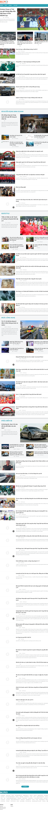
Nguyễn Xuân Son (25, 795)
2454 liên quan (16, 146)
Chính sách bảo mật (3, 808)
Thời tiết (35, 795)
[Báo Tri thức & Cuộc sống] (17, 293)
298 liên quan (24, 63)
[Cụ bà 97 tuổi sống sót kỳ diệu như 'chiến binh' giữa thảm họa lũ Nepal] (7, 204)
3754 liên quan (17, 344)
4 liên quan (22, 99)
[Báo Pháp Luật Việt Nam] (17, 627)
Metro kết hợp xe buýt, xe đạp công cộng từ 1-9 (27, 561)
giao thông (8, 799)
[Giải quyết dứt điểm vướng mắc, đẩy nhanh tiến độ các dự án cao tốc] (7, 540)
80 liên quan (23, 307)
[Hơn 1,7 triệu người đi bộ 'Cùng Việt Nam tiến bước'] (7, 399)
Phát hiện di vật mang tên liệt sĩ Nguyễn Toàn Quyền (29, 279)
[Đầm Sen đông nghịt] (7, 191)
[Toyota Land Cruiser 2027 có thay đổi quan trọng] (7, 91)
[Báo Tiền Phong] (35, 44)
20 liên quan (22, 537)
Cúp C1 (2, 798)
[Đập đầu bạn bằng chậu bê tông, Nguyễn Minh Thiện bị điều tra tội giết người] (7, 465)
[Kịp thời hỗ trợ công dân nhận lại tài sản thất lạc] (7, 730)
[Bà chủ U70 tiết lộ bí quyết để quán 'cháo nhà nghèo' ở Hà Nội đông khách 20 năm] (5, 246)
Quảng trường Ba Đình (40, 796)
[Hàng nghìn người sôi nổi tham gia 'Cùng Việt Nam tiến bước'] (7, 166)
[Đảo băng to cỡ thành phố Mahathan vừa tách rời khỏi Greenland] (7, 296)
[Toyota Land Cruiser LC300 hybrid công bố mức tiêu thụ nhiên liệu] (30, 453)
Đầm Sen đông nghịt (21, 187)
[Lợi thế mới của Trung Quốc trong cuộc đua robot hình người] (7, 79)
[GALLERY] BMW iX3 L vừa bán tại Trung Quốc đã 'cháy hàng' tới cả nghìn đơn (17, 446)
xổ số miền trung (28, 801)
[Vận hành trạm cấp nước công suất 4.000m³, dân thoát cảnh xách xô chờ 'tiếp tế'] (7, 386)
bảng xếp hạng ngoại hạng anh (11, 798)
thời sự (13, 795)
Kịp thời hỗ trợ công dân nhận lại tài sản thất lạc (27, 725)
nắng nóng (21, 796)
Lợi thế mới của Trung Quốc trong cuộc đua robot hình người (31, 74)
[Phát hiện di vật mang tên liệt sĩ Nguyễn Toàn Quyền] (7, 283)
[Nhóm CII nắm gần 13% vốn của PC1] (7, 704)
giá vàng (46, 796)
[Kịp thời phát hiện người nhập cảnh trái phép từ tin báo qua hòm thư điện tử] (7, 308)
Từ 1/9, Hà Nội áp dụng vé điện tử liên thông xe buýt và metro (10, 323)
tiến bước (7, 801)
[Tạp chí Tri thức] (17, 51)
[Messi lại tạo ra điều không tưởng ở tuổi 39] (7, 54)
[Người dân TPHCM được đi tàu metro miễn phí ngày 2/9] (5, 343)
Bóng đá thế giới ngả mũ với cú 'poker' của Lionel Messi (29, 357)
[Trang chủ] (4, 2)
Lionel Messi (2, 796)
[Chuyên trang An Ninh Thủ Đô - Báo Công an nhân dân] (18, 46)
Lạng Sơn (31, 795)
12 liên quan (23, 678)
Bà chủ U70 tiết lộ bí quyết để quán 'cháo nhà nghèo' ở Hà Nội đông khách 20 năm (17, 246)
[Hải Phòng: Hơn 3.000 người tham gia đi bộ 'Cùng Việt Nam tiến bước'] (7, 553)
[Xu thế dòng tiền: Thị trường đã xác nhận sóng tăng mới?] (30, 137)
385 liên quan (24, 257)
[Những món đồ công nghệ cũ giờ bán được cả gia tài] (30, 350)
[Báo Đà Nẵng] (11, 456)
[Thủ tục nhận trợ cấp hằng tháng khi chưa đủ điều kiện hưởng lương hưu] (7, 503)
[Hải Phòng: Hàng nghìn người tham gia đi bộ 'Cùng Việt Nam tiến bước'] (7, 603)
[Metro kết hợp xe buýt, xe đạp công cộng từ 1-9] (7, 565)
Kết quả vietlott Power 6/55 (15, 799)
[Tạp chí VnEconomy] (35, 138)
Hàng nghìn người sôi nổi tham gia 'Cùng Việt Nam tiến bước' (31, 162)
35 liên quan (24, 589)
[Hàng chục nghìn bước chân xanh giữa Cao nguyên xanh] (7, 156)
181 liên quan (7, 17)
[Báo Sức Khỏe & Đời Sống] (17, 464)
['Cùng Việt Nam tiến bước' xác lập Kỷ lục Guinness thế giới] (7, 179)
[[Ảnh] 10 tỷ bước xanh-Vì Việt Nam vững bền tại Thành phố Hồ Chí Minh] (7, 692)
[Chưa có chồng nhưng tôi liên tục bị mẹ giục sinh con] (7, 742)
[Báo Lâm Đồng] (35, 449)
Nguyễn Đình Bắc (40, 795)
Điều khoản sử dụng (3, 807)
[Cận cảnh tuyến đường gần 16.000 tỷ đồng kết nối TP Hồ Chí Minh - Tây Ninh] (7, 717)
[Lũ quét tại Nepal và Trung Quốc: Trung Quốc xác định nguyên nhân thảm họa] (8, 36)
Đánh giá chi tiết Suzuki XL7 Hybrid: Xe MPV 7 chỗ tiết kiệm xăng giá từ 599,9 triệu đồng (41, 446)
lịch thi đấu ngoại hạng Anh (10, 796)
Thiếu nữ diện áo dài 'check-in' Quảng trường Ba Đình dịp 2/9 (10, 219)
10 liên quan (24, 752)
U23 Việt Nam (3, 801)
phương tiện (23, 799)
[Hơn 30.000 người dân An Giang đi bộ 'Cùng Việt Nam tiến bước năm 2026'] (7, 411)
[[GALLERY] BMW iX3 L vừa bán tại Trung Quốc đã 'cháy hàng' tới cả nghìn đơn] (5, 446)
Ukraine (33, 799)
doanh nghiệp (22, 801)
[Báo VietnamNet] (1, 17)
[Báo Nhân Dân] (17, 153)
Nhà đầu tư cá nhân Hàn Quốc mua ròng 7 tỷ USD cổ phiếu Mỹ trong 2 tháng (16, 144)
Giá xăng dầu (3, 795)
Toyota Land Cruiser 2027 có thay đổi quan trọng (28, 86)
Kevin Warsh (46, 798)
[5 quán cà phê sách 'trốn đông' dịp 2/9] (30, 246)
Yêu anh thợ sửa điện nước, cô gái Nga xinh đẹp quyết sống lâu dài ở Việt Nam (16, 239)
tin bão (37, 799)
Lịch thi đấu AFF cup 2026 (38, 798)
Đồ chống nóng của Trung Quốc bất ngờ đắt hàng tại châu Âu (9, 117)
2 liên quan (22, 88)
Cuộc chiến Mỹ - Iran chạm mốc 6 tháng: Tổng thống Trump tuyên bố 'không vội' (24, 43)
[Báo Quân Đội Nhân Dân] (17, 280)
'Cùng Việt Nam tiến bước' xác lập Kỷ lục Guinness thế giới (30, 174)
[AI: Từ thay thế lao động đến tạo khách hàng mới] (30, 144)
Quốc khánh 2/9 (30, 798)
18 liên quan (24, 385)
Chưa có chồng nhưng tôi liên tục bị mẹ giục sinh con (29, 738)
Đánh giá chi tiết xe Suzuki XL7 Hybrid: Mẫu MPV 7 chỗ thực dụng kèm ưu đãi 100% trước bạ (17, 453)
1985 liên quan (41, 138)
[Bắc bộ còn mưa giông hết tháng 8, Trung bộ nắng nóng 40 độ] (7, 490)
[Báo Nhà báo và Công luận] (17, 257)
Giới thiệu (1, 806)
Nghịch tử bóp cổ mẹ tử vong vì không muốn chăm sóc (29, 97)
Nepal (31, 796)
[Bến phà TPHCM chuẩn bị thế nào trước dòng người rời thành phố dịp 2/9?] (7, 590)
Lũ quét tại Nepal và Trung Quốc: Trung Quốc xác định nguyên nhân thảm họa (7, 43)
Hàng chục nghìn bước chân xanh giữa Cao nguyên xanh (29, 151)
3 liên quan (23, 475)
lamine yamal (8, 795)
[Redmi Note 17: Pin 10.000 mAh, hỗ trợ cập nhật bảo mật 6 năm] (30, 343)
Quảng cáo (1, 809)
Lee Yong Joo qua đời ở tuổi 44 (23, 637)
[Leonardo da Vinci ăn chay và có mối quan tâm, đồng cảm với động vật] (7, 578)
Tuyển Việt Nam (24, 798)
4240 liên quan (24, 514)
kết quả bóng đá (41, 799)
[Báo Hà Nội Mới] (17, 76)
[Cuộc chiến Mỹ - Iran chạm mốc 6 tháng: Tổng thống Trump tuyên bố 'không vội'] (25, 36)
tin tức (34, 796)
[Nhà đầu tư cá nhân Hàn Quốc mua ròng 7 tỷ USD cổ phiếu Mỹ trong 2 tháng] (5, 144)
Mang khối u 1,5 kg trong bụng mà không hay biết (28, 61)
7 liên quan (22, 715)
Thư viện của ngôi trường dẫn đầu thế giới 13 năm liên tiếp (30, 763)
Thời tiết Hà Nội (13, 801)
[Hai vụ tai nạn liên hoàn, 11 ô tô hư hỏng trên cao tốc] (7, 478)
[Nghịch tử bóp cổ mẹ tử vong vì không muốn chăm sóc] (7, 102)
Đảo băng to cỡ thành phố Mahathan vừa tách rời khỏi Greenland (32, 291)
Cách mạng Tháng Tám (18, 795)
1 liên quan (16, 249)
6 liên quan (17, 456)
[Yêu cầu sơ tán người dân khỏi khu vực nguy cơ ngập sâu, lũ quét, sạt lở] (7, 679)
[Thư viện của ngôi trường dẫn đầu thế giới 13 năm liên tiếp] (7, 767)
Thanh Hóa (44, 801)
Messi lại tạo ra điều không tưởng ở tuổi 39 (26, 49)
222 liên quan (24, 176)
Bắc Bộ (18, 801)
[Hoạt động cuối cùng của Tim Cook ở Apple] (5, 137)
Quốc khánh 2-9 (26, 796)
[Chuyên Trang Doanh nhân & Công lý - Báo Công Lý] (35, 344)
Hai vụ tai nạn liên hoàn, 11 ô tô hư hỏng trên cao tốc (29, 473)
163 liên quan (23, 701)
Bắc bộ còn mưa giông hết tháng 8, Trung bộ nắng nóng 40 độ (31, 486)
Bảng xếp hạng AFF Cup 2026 (36, 801)
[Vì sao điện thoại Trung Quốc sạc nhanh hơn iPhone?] (5, 350)
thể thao (17, 796)
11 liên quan (41, 344)
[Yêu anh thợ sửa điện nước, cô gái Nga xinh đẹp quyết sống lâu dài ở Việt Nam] (5, 239)
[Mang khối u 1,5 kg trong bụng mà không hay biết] (7, 66)
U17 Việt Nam (3, 799)
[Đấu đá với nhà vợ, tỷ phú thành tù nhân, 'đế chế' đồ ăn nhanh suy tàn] (7, 667)
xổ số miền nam (28, 799)
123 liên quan (25, 280)
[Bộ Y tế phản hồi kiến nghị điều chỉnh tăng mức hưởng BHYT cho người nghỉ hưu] (7, 515)
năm (4, 798)
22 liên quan (22, 562)
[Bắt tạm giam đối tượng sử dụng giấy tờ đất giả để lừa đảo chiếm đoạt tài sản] (7, 628)
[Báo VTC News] (17, 63)
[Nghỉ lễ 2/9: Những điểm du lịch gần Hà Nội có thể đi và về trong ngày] (30, 239)
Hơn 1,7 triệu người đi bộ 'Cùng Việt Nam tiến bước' (29, 394)
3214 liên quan (22, 51)
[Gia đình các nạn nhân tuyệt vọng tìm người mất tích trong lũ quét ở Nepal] (7, 258)
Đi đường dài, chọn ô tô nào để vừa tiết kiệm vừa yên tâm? (10, 426)
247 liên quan (16, 138)
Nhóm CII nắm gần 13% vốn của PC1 (24, 699)
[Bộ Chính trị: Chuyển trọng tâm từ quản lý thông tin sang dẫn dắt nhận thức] (7, 654)
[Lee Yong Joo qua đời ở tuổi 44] (7, 642)
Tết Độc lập (19, 798)
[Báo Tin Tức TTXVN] (1, 46)
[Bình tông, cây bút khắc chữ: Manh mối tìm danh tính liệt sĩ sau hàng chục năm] (7, 374)
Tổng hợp (12, 806)
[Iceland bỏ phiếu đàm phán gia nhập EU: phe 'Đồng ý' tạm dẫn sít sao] (7, 755)
